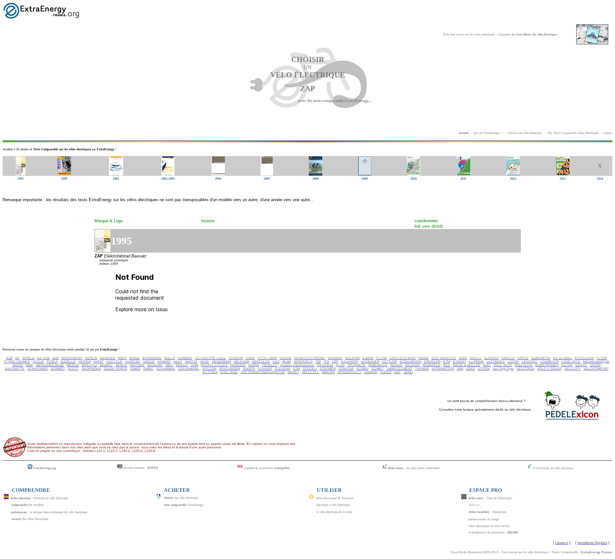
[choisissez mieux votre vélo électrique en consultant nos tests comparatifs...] (506, 133)
